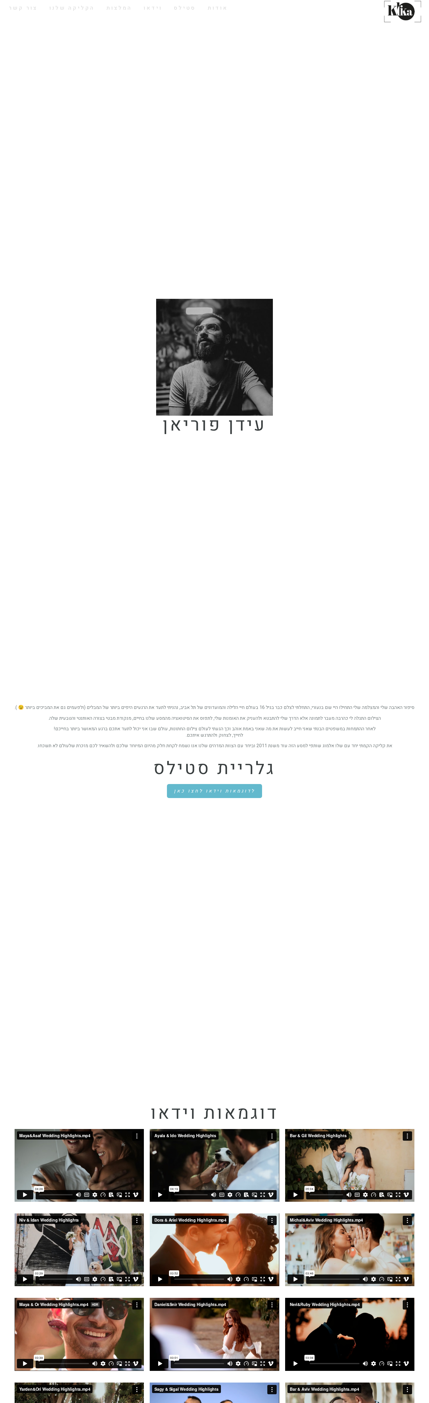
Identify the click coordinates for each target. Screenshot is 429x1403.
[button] (214, 791)
